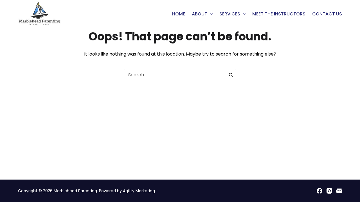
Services (229, 14)
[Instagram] (329, 191)
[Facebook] (319, 191)
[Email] (339, 191)
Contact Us (327, 14)
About (199, 14)
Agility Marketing (139, 191)
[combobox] (174, 74)
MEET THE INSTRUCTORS (278, 14)
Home (178, 14)
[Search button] (230, 74)
